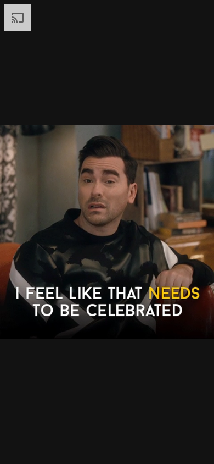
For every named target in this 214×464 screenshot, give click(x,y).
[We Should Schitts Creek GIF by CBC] (107, 232)
